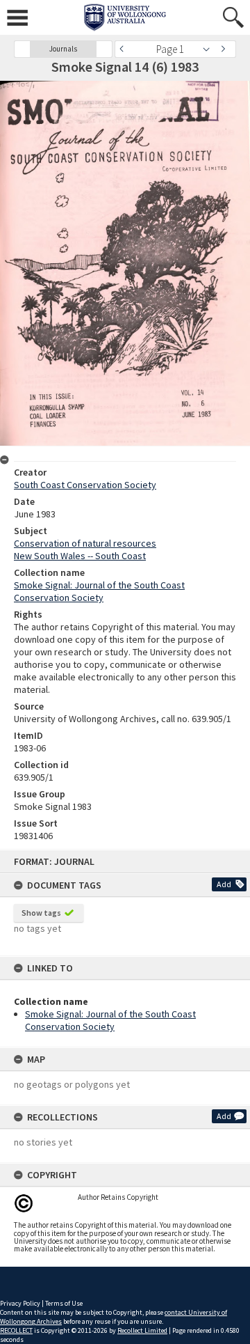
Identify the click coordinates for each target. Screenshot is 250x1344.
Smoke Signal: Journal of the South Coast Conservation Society (110, 1020)
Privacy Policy (20, 1303)
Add (224, 884)
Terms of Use (64, 1303)
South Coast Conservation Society (85, 484)
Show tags (41, 912)
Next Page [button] (225, 49)
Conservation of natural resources (85, 543)
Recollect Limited (142, 1330)
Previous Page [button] (125, 49)
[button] (22, 49)
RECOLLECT (16, 1330)
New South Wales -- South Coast (80, 555)
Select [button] (210, 49)
